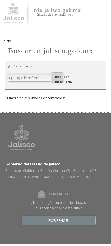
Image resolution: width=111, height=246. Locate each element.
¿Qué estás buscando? (23, 66)
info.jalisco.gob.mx (56, 10)
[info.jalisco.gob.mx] (13, 19)
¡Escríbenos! (58, 221)
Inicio (7, 40)
